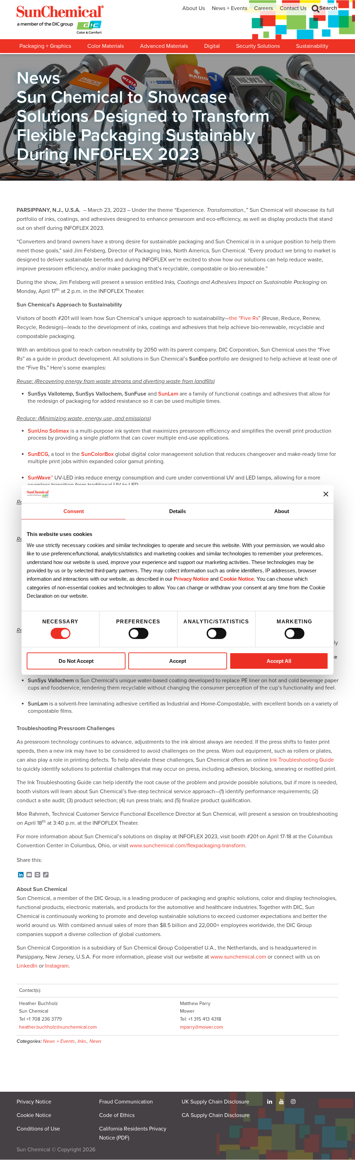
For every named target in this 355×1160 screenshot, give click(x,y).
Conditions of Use (38, 1128)
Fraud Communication (126, 1101)
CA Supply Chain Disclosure (216, 1115)
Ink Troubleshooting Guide (302, 759)
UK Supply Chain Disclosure (215, 1101)
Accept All (279, 661)
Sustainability (312, 46)
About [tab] (281, 511)
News (95, 1041)
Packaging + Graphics (45, 46)
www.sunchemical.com (238, 956)
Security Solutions (258, 46)
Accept (177, 661)
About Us (193, 8)
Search (328, 8)
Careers (263, 8)
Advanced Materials (164, 46)
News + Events (229, 8)
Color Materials (105, 46)
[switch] (138, 633)
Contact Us (293, 8)
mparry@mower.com (201, 1027)
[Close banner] (325, 494)
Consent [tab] (73, 511)
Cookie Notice (34, 1115)
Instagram (57, 965)
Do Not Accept (76, 661)
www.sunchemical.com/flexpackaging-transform (187, 845)
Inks (82, 1041)
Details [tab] (177, 511)
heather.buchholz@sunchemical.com (58, 1027)
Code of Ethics (117, 1115)
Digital (212, 46)
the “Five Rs (243, 318)
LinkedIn (27, 965)
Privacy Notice (191, 579)
